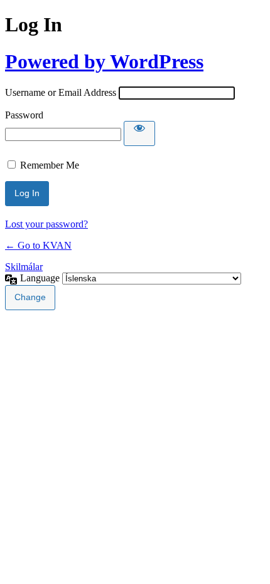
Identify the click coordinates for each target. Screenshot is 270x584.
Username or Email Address (60, 92)
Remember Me (49, 165)
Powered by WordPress (104, 61)
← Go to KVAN (38, 245)
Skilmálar (24, 266)
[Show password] (139, 133)
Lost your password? (46, 224)
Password (24, 115)
